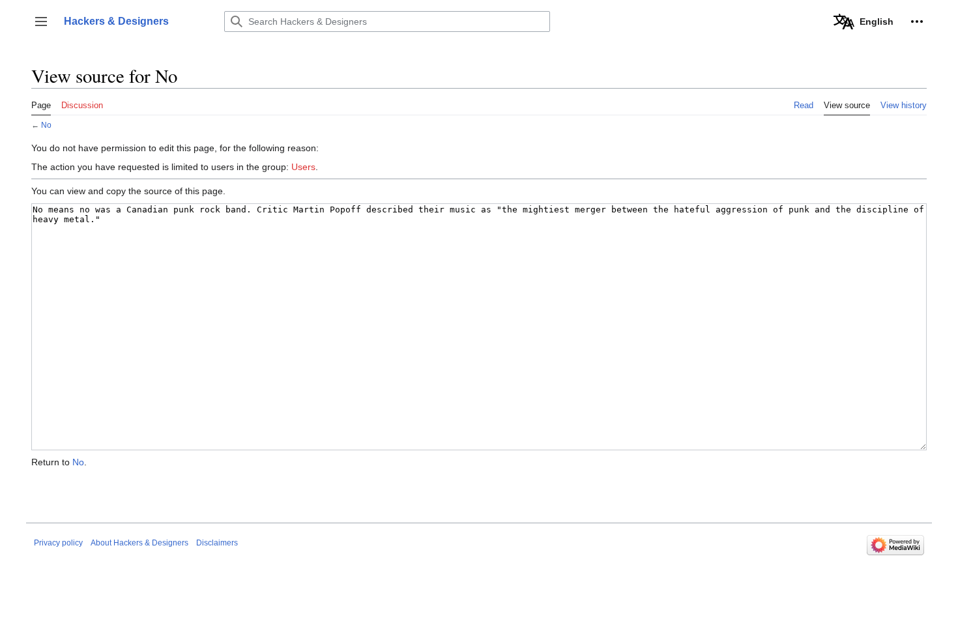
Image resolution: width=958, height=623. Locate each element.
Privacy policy (58, 542)
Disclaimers (217, 542)
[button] (41, 21)
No (46, 125)
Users (303, 167)
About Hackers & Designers (139, 542)
